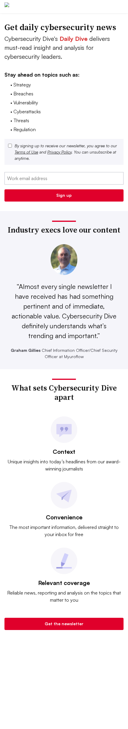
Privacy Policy (59, 151)
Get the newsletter (64, 623)
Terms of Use (26, 151)
